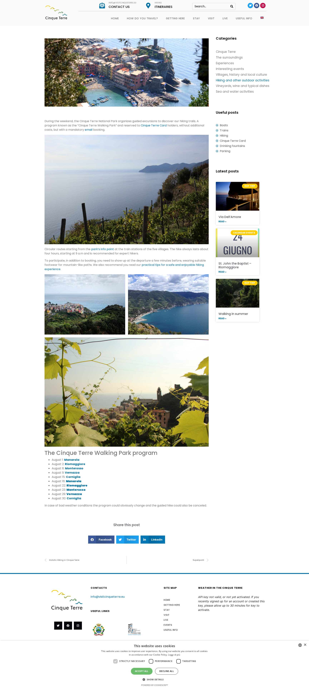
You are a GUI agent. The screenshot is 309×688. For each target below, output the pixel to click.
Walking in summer (233, 314)
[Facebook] (256, 5)
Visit (211, 18)
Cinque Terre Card (154, 125)
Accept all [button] (141, 671)
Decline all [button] (166, 671)
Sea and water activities (235, 91)
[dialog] (154, 664)
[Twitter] (250, 5)
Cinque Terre (226, 52)
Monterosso (74, 468)
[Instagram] (263, 5)
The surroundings (229, 57)
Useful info (244, 18)
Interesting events (230, 69)
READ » (222, 221)
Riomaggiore (75, 464)
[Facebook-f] (68, 626)
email (89, 130)
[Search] (231, 6)
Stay (196, 18)
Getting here (175, 18)
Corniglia (73, 477)
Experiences (225, 63)
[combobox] (300, 645)
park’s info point (102, 249)
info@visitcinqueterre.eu (122, 2)
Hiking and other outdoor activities (242, 80)
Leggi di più (174, 654)
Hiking (158, 2)
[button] (101, 540)
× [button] (305, 645)
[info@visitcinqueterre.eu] (102, 5)
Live (225, 18)
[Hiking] (148, 5)
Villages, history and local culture (241, 74)
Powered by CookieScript (154, 685)
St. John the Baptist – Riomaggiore (235, 265)
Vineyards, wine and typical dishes (242, 86)
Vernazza (72, 473)
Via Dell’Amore (230, 217)
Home (115, 18)
